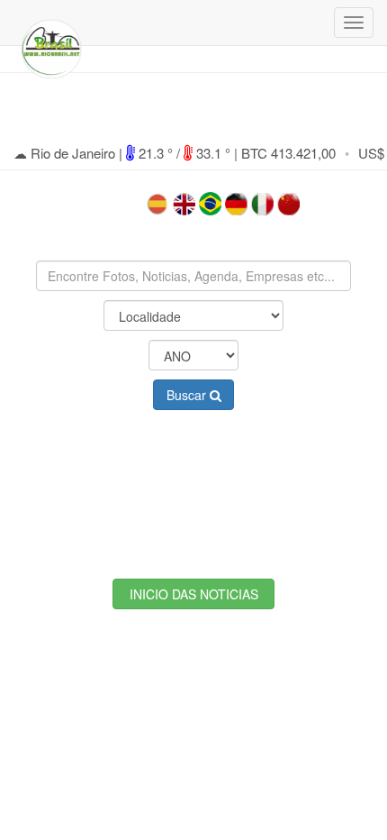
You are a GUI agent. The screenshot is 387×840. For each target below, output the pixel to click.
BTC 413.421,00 (288, 152)
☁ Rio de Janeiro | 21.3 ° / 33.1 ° (124, 152)
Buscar (188, 395)
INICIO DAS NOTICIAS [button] (194, 594)
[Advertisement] (193, 481)
